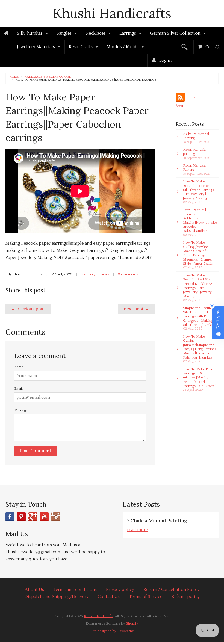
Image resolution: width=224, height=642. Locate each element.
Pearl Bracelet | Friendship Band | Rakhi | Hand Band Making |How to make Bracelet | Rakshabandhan (200, 222)
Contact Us (109, 596)
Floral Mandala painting (196, 154)
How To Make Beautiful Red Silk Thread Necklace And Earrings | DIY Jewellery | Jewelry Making (200, 287)
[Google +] (32, 516)
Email (18, 388)
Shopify (132, 623)
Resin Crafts (81, 46)
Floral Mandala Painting (196, 170)
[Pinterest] (21, 516)
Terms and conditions (75, 589)
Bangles (64, 33)
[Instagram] (55, 516)
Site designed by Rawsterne (112, 631)
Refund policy (186, 596)
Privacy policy (120, 589)
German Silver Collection (175, 33)
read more (137, 529)
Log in (165, 60)
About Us (34, 589)
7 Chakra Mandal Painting (196, 138)
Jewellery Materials (36, 46)
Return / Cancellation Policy (171, 589)
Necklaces (95, 33)
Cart (212, 47)
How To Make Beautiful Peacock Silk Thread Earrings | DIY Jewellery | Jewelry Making (199, 191)
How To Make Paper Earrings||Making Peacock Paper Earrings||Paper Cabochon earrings (86, 79)
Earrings (127, 33)
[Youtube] (44, 516)
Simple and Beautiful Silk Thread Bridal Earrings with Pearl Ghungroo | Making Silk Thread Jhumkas (199, 318)
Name (18, 367)
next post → (136, 308)
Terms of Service (145, 596)
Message (21, 410)
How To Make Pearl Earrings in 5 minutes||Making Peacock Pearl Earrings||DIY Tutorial (199, 379)
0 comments (128, 274)
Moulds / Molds (122, 46)
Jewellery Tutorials (95, 274)
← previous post (28, 308)
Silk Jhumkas (30, 33)
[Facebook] (9, 516)
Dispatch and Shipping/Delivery (57, 596)
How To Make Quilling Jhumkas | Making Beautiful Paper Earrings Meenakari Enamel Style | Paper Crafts (198, 255)
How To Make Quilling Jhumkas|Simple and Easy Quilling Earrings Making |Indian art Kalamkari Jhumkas (199, 349)
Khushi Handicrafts (112, 13)
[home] (6, 33)
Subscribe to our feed (195, 101)
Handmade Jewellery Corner (48, 76)
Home (14, 76)
